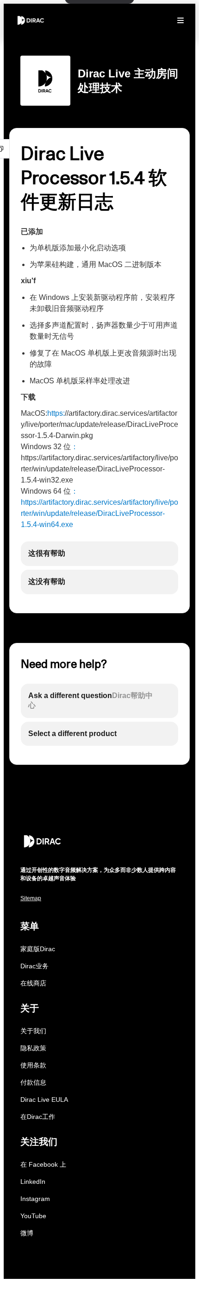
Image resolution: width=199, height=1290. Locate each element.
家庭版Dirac (37, 949)
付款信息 (33, 1082)
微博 (26, 1233)
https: (56, 413)
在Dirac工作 (37, 1116)
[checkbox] (99, 553)
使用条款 (33, 1065)
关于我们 (33, 1031)
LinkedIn (32, 1181)
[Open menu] (180, 20)
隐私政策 (33, 1048)
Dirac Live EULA (44, 1099)
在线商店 (33, 983)
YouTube (33, 1216)
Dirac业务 (34, 966)
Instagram (35, 1198)
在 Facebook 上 (43, 1164)
